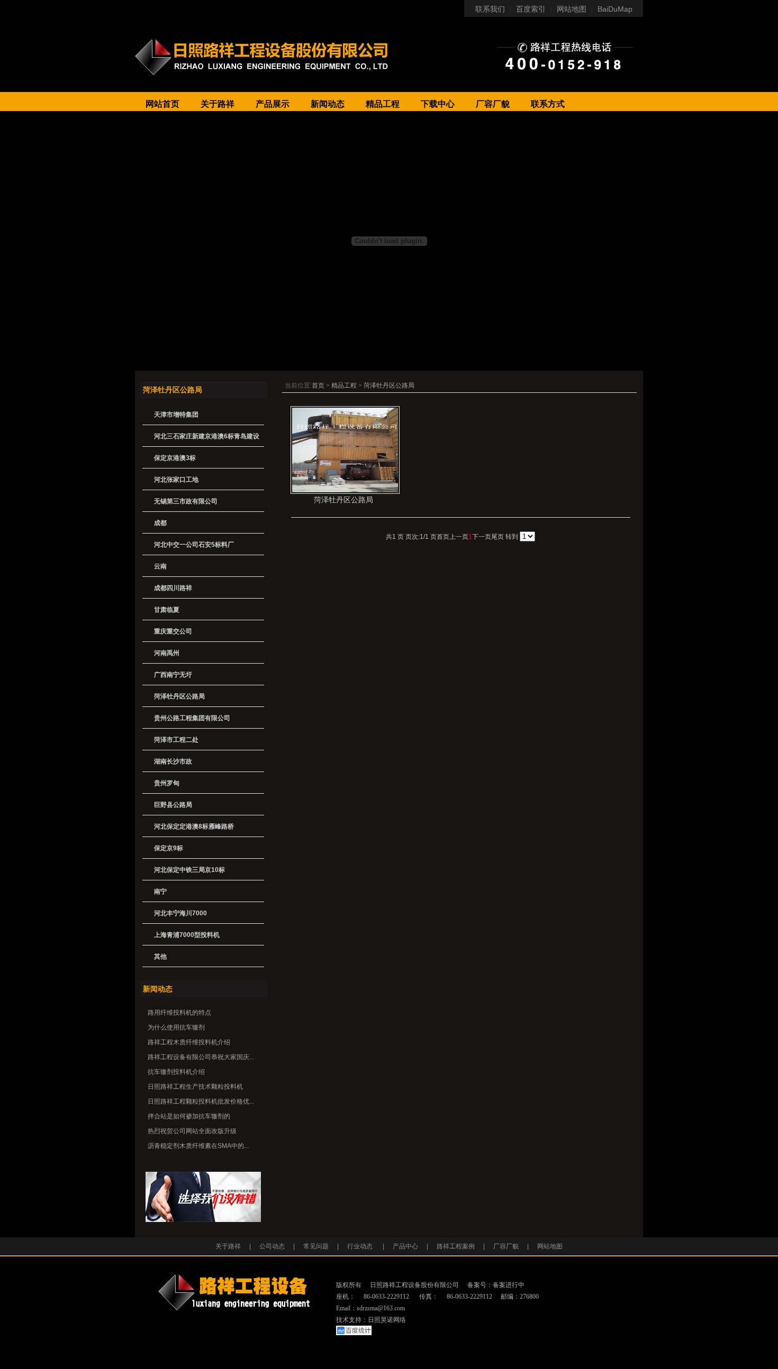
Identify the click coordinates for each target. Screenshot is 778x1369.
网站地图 (571, 9)
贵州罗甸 (166, 783)
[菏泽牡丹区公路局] (345, 491)
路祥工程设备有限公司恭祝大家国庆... (201, 1057)
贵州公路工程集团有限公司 (192, 718)
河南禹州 (166, 653)
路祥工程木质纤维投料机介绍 (189, 1042)
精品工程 (383, 103)
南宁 (160, 891)
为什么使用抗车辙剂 (176, 1027)
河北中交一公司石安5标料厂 (194, 544)
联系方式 (548, 103)
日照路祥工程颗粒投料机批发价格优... (201, 1101)
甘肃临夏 (166, 609)
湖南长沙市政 (173, 761)
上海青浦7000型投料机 (187, 935)
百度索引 (531, 9)
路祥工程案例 (456, 1246)
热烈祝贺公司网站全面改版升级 (192, 1131)
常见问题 (316, 1246)
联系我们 (490, 9)
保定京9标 (168, 848)
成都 (160, 523)
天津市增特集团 (176, 414)
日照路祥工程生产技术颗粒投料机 (195, 1086)
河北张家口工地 (176, 479)
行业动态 (360, 1246)
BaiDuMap (615, 9)
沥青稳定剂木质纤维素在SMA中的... (198, 1146)
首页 (318, 385)
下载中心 (438, 103)
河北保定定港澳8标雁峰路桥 (194, 826)
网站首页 (162, 103)
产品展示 (273, 103)
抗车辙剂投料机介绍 (176, 1072)
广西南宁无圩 (173, 674)
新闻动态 (328, 103)
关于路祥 (217, 103)
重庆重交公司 (173, 631)
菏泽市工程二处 (176, 739)
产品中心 (405, 1246)
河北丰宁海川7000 (180, 913)
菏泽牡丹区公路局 (389, 385)
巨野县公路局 (173, 804)
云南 (160, 566)
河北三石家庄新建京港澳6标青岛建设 (206, 436)
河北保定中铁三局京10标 (189, 870)
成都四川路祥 (173, 588)
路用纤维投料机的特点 (179, 1012)
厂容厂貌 (493, 103)
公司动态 (272, 1246)
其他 (160, 956)
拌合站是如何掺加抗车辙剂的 (189, 1116)
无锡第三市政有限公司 (186, 501)
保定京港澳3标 (175, 458)
